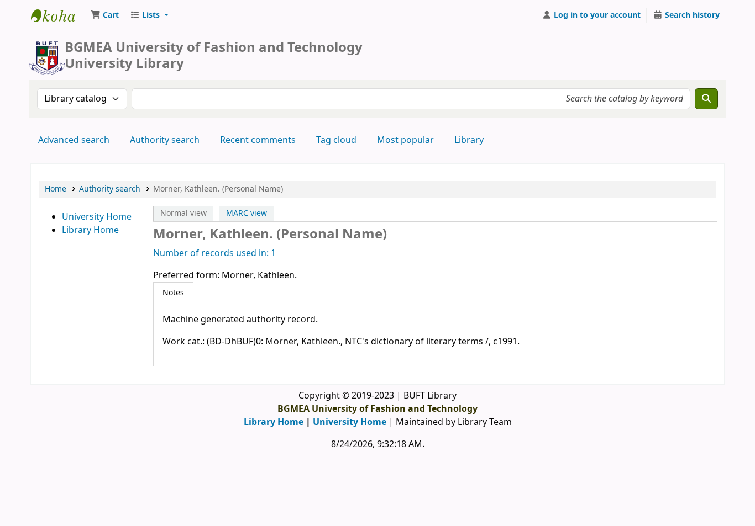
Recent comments (258, 140)
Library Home (90, 230)
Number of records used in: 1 (214, 253)
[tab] (173, 293)
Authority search (165, 140)
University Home (97, 217)
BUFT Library (58, 15)
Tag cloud (336, 140)
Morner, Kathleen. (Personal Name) (218, 189)
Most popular (405, 140)
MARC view (246, 213)
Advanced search (73, 140)
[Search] (706, 98)
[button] (104, 15)
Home (55, 189)
